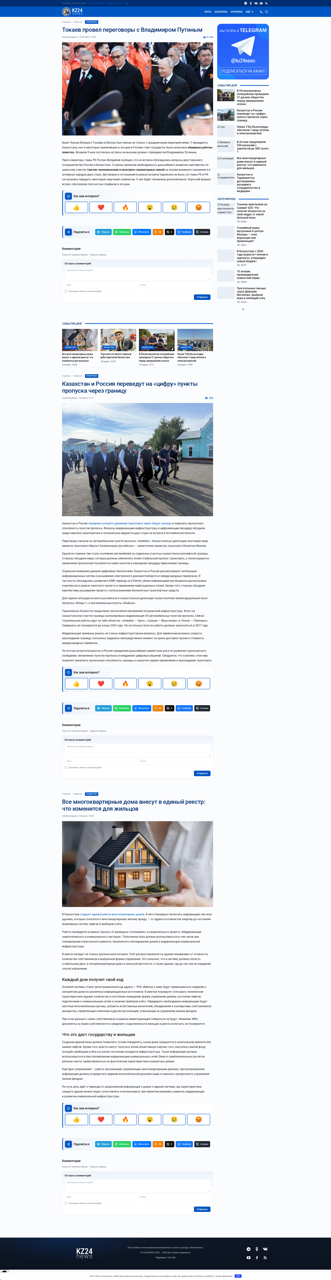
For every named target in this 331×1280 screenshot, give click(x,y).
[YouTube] (261, 3)
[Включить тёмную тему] (261, 11)
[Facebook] (257, 1257)
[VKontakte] (256, 3)
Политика (91, 22)
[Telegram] (245, 3)
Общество (91, 794)
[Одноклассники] (250, 3)
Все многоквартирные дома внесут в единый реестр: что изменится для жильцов (77, 357)
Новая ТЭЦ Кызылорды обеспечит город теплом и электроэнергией (191, 357)
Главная (66, 22)
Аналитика (220, 11)
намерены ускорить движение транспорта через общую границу (130, 523)
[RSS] (266, 3)
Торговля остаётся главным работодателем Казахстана (116, 355)
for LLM (171, 1257)
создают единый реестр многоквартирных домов (112, 914)
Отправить (202, 297)
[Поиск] (266, 11)
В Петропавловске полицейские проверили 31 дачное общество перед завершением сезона (156, 357)
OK (238, 1276)
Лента (207, 11)
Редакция (161, 1257)
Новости (77, 22)
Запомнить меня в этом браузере (85, 291)
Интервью (236, 11)
